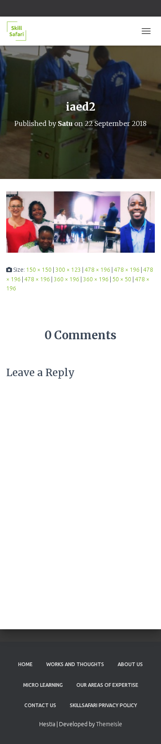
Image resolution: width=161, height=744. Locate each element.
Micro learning (43, 685)
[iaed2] (80, 221)
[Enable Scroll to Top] (144, 727)
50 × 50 (121, 279)
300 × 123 (68, 269)
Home (25, 664)
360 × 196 (66, 279)
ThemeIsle (109, 724)
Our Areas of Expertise (107, 685)
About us (130, 664)
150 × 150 (39, 269)
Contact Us (40, 705)
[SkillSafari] (19, 31)
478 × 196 (97, 269)
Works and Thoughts (75, 664)
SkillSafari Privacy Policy (103, 705)
